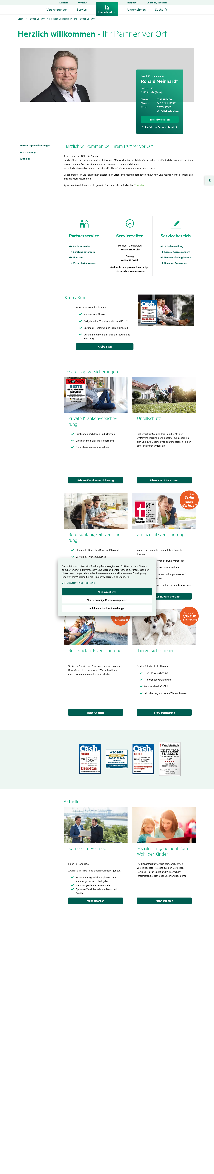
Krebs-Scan (105, 346)
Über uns (78, 257)
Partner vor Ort (209, 180)
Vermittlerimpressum (84, 263)
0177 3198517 (164, 107)
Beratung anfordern (84, 251)
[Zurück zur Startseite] (107, 9)
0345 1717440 (164, 99)
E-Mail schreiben (170, 111)
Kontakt (82, 2)
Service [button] (82, 9)
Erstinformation (160, 119)
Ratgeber (132, 2)
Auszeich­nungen (29, 152)
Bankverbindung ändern (177, 257)
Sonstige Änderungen (176, 263)
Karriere (63, 2)
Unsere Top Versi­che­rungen (35, 145)
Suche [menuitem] (159, 9)
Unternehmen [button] (136, 9)
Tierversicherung (164, 712)
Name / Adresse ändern (177, 251)
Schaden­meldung (173, 246)
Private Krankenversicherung (95, 480)
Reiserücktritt (95, 712)
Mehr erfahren (95, 901)
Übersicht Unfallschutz (164, 480)
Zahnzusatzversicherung (164, 596)
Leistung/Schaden (157, 2)
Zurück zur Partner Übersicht (161, 127)
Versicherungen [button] (57, 9)
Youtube (139, 185)
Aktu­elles (25, 158)
